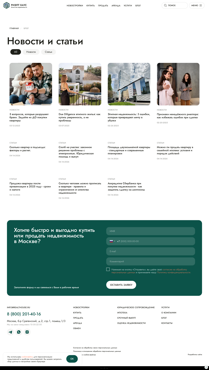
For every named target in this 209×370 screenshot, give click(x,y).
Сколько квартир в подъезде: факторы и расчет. (28, 148)
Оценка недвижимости (131, 323)
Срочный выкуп (126, 318)
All (15, 52)
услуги (165, 307)
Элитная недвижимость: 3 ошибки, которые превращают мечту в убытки (129, 117)
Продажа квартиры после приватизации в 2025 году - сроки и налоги (30, 186)
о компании (168, 312)
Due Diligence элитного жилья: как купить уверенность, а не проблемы (79, 117)
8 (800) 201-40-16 (24, 314)
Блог (26, 28)
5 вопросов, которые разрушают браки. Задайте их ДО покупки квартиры (29, 117)
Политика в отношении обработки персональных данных (97, 351)
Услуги (128, 5)
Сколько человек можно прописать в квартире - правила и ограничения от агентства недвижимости (80, 188)
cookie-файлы (27, 356)
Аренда (116, 5)
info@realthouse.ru (18, 307)
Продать (103, 5)
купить (90, 5)
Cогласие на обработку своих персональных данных (95, 348)
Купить (77, 312)
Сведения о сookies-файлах (84, 355)
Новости (31, 52)
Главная (14, 28)
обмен (77, 328)
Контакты (166, 323)
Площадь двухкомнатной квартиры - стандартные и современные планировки (129, 150)
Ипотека (122, 312)
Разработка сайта (195, 354)
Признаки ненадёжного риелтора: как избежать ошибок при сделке (178, 115)
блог (138, 5)
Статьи (48, 52)
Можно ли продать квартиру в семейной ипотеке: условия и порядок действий (175, 150)
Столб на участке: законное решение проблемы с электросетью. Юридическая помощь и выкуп (76, 151)
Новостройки (75, 5)
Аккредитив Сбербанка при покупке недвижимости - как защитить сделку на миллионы (126, 186)
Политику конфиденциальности (173, 272)
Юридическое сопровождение (136, 307)
